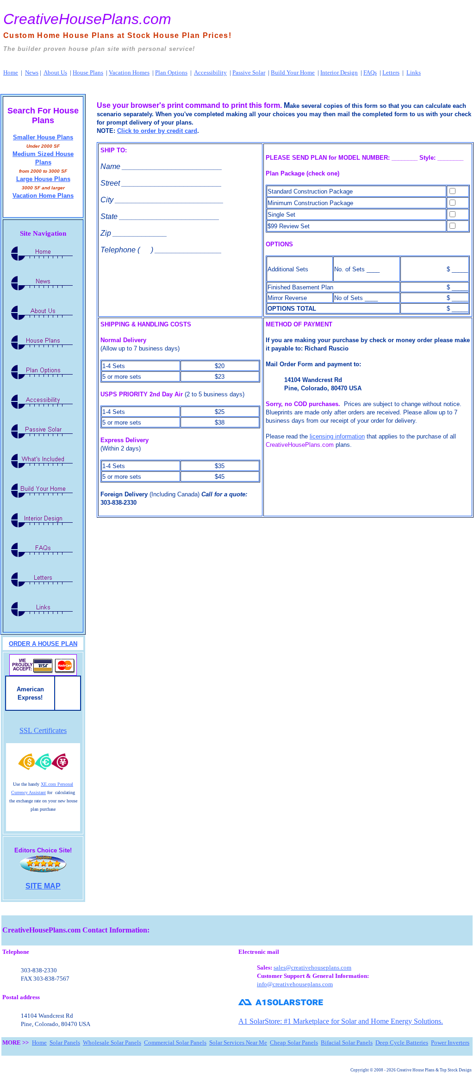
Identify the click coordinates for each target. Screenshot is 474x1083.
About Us (55, 72)
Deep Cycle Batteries (401, 1042)
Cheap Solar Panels (294, 1042)
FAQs (370, 72)
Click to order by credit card (157, 130)
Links (413, 72)
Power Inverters (450, 1042)
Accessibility (210, 72)
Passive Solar (248, 72)
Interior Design (339, 72)
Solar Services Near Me (238, 1042)
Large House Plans (43, 178)
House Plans (88, 72)
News (31, 72)
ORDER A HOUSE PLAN (43, 643)
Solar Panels (65, 1042)
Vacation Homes (129, 72)
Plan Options (171, 72)
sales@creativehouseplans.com (312, 967)
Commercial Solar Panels (175, 1042)
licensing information (337, 436)
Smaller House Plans (43, 137)
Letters (390, 72)
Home (10, 72)
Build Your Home (293, 72)
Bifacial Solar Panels (347, 1042)
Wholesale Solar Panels (112, 1042)
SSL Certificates (43, 730)
